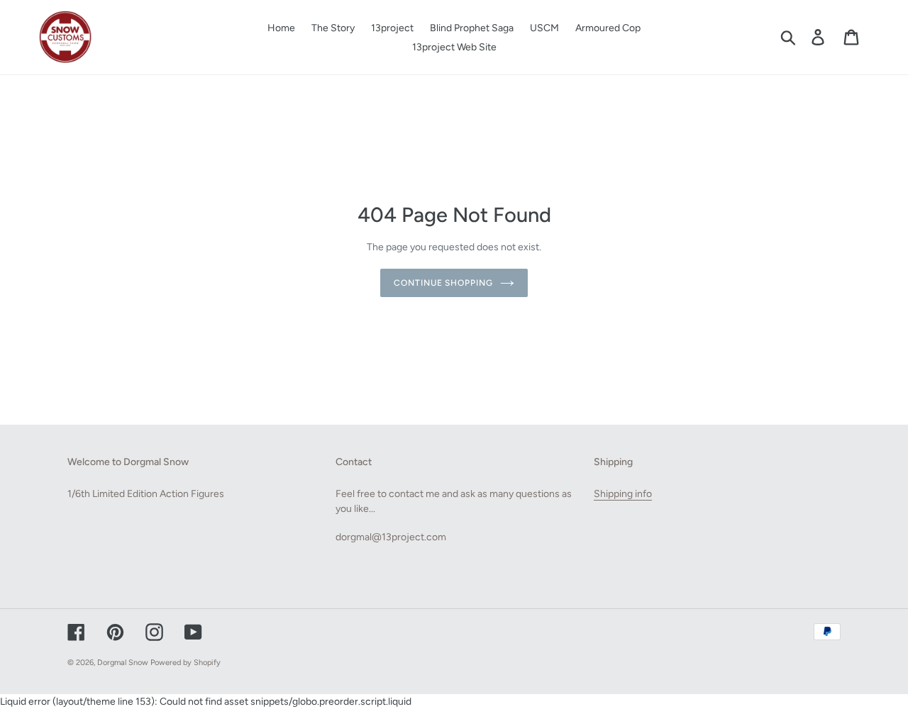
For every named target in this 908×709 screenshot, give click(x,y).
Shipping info (623, 494)
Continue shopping (443, 283)
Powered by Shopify (185, 662)
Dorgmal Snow (122, 662)
